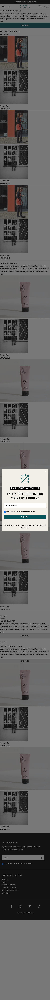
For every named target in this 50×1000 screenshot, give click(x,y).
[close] (46, 471)
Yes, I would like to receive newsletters (20, 511)
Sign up (25, 517)
